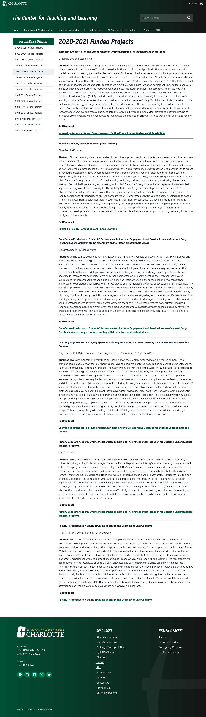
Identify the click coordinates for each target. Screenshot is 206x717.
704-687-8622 (25, 664)
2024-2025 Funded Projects (29, 48)
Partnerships (103, 672)
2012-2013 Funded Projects (28, 113)
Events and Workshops (37, 30)
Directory (101, 657)
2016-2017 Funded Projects (28, 89)
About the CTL (152, 30)
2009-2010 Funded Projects (29, 130)
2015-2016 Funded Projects (28, 95)
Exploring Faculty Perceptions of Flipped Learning (88, 229)
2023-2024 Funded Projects (29, 54)
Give (98, 667)
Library (100, 662)
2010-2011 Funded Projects (28, 124)
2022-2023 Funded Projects (29, 60)
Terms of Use (103, 687)
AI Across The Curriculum (122, 30)
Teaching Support (67, 30)
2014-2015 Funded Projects (28, 101)
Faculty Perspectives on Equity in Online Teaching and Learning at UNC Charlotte (105, 599)
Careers (100, 677)
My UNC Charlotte (106, 652)
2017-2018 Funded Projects (28, 83)
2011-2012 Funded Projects (28, 119)
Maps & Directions (106, 642)
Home (16, 30)
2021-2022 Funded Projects (28, 65)
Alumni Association (107, 637)
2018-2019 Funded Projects (28, 77)
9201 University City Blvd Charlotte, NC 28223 (31, 652)
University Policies (106, 692)
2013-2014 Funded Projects (28, 107)
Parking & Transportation (110, 647)
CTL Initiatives (92, 30)
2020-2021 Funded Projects (29, 71)
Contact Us (102, 682)
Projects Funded (33, 41)
